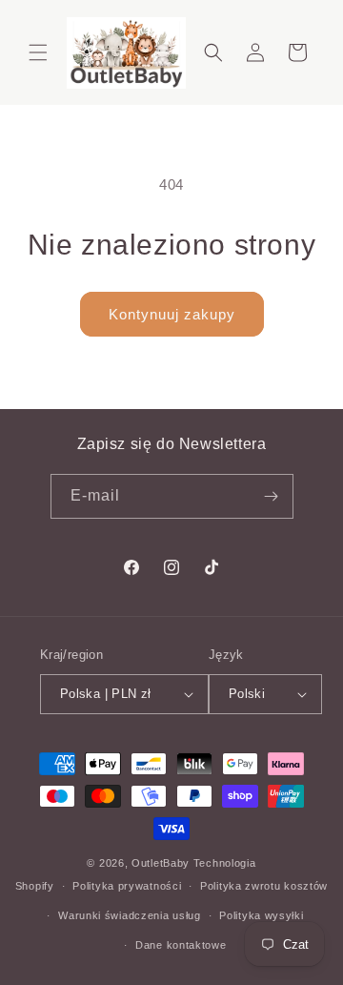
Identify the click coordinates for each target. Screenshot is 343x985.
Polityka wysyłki (261, 915)
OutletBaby (160, 863)
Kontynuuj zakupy (172, 314)
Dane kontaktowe (181, 945)
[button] (38, 52)
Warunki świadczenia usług (129, 915)
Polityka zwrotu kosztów (264, 886)
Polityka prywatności (126, 886)
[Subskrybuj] (272, 496)
